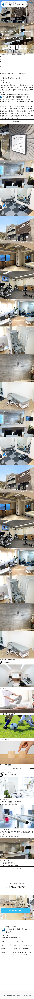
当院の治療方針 (17, 122)
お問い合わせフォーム (16, 910)
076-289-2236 (18, 887)
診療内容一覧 (17, 768)
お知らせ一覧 (17, 869)
